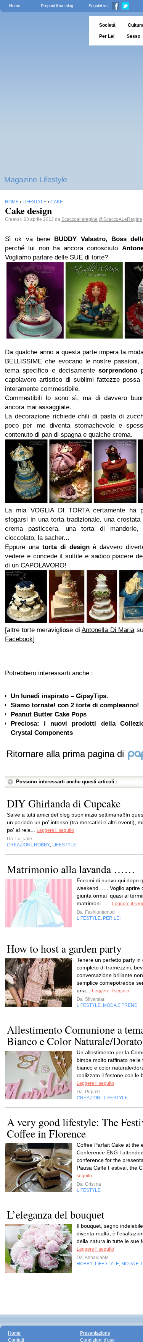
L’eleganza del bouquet (55, 1214)
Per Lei (106, 36)
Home (14, 5)
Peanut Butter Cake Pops (49, 714)
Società (107, 25)
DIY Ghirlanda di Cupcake (64, 803)
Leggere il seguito (55, 830)
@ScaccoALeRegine (120, 219)
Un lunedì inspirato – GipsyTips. (59, 696)
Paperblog (42, 31)
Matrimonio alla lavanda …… (71, 869)
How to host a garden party (64, 948)
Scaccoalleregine (79, 219)
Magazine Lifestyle (35, 179)
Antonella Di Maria (108, 630)
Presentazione (95, 1333)
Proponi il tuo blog (57, 5)
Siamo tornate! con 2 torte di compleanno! (75, 705)
